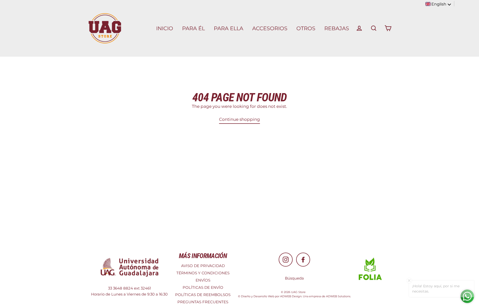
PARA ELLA (228, 28)
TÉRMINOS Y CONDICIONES (203, 273)
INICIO (164, 28)
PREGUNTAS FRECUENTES (202, 302)
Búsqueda (294, 278)
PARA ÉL (193, 28)
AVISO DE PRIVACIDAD (203, 265)
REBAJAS (336, 28)
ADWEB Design (291, 296)
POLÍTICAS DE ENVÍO (203, 287)
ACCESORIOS (269, 28)
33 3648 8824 (120, 288)
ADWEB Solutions (338, 296)
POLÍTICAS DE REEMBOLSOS (203, 294)
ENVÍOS (203, 280)
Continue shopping (239, 119)
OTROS (305, 28)
